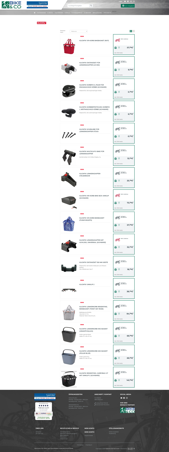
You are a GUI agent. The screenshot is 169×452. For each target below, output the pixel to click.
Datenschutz (64, 438)
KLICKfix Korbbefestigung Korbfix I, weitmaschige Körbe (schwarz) (94, 108)
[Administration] (134, 448)
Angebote (107, 13)
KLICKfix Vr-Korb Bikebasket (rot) (94, 40)
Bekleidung (97, 13)
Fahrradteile (77, 13)
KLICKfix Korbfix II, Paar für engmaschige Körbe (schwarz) (93, 86)
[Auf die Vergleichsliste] (115, 48)
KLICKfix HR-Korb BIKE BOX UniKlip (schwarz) (94, 197)
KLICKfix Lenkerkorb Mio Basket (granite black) (93, 330)
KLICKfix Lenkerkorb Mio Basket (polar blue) (93, 352)
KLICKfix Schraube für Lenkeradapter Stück (89, 130)
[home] (34, 12)
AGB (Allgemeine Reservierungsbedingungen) (68, 432)
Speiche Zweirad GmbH (113, 448)
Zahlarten (38, 432)
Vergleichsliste (88, 435)
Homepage (80, 444)
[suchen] (91, 5)
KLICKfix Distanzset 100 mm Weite (93, 262)
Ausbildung (112, 433)
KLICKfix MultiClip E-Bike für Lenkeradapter (91, 153)
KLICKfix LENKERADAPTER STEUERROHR (89, 175)
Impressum (63, 437)
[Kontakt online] (134, 1)
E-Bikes (50, 13)
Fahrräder (41, 13)
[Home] (32, 4)
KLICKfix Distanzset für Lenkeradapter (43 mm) (89, 64)
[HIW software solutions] (130, 448)
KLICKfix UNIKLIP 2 (86, 284)
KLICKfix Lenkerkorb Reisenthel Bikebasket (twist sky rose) (93, 308)
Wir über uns (39, 433)
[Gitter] (133, 31)
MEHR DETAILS (124, 53)
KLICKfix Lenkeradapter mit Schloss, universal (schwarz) (92, 241)
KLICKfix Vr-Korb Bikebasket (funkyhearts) (91, 219)
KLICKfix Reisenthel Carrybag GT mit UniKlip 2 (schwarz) (93, 374)
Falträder (59, 13)
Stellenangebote (114, 432)
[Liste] (130, 31)
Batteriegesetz (64, 435)
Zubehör (87, 13)
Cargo (67, 13)
